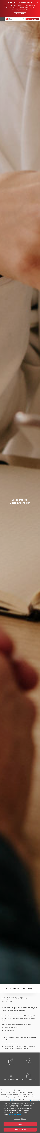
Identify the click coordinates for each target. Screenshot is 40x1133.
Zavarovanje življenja (10, 1100)
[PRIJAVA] (24, 19)
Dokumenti (28, 989)
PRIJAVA (24, 19)
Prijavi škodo (20, 14)
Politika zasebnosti (14, 1114)
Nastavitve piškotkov (20, 1119)
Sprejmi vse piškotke (20, 1129)
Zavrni (20, 1124)
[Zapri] (37, 1104)
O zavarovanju (12, 989)
